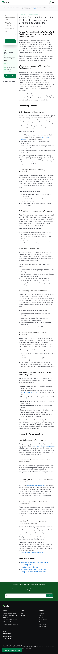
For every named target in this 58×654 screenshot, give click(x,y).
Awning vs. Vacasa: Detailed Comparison (33, 572)
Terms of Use (42, 624)
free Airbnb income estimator (36, 485)
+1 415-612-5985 (7, 638)
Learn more (34, 8)
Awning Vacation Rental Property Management (34, 562)
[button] (49, 2)
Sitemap (41, 617)
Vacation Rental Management (10, 615)
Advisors (23, 615)
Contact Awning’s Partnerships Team (32, 552)
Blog (22, 613)
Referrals (41, 622)
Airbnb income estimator (29, 392)
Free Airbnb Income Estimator (29, 567)
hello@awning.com (7, 636)
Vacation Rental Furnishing (9, 613)
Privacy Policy (42, 626)
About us (41, 613)
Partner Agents (43, 619)
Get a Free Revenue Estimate (12, 650)
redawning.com (7, 633)
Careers (41, 615)
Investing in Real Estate (33, 14)
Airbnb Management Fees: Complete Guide (33, 569)
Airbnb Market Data (8, 622)
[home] (5, 2)
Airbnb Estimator (7, 617)
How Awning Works (26, 565)
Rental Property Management (10, 624)
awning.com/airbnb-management (43, 446)
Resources (22, 14)
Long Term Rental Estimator (10, 619)
